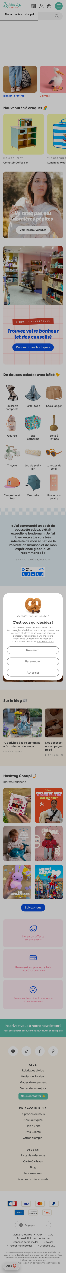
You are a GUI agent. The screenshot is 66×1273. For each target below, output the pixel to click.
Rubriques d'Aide (33, 1070)
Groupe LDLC (48, 1245)
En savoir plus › (45, 641)
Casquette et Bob (12, 497)
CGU (51, 1234)
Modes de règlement (33, 1082)
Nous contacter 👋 (33, 1096)
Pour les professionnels (33, 1179)
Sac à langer (54, 405)
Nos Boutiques (33, 1120)
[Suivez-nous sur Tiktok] (26, 1051)
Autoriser (33, 672)
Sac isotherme (33, 437)
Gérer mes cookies (21, 1245)
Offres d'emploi (33, 1138)
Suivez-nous (33, 907)
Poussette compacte (12, 407)
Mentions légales (22, 1234)
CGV (40, 1234)
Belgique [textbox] (29, 1225)
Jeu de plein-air (33, 467)
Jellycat (45, 95)
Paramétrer (33, 661)
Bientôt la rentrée (13, 95)
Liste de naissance (33, 1155)
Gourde (12, 435)
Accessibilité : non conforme (33, 1238)
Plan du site (33, 1126)
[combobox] (33, 1225)
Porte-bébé (33, 405)
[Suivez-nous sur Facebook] (40, 1051)
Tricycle (12, 465)
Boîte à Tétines (54, 437)
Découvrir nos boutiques (33, 347)
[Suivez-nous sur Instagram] (13, 1051)
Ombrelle (33, 495)
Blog (33, 1167)
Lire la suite (12, 751)
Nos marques (33, 1173)
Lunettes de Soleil (53, 467)
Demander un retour (33, 1088)
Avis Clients (33, 1132)
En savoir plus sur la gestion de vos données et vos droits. (33, 1263)
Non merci (33, 650)
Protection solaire (54, 497)
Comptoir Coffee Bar (15, 162)
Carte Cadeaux (33, 1161)
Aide (9, 1265)
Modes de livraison (33, 1076)
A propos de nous (33, 1114)
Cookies (48, 1242)
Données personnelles (25, 1242)
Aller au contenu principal (19, 14)
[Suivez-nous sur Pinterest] (53, 1051)
